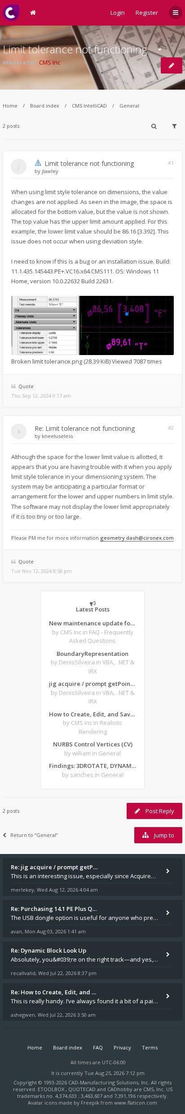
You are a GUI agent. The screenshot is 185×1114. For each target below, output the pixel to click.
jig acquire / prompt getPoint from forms (92, 684)
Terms (150, 1047)
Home (10, 105)
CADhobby (119, 1089)
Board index (44, 105)
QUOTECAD (82, 1089)
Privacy (122, 1047)
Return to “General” (34, 835)
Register (147, 13)
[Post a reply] (171, 65)
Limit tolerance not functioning (75, 49)
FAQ (98, 1047)
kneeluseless (57, 436)
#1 (171, 162)
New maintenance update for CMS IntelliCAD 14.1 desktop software (92, 623)
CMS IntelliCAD (89, 105)
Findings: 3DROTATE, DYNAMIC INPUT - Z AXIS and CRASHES (92, 766)
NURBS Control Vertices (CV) (92, 744)
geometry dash (119, 537)
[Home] (11, 12)
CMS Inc (49, 62)
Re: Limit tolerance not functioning (85, 428)
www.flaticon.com (135, 1102)
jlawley (50, 171)
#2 (171, 427)
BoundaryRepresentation (92, 654)
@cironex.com (156, 537)
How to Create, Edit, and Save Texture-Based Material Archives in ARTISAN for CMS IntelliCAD (92, 714)
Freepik (90, 1102)
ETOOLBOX (52, 1089)
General (129, 105)
